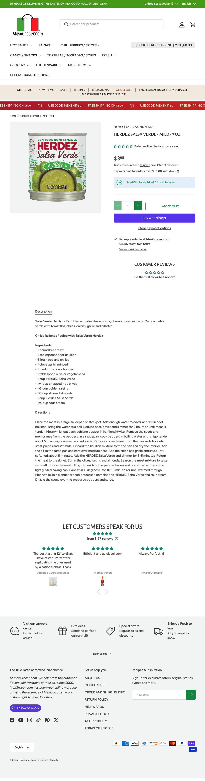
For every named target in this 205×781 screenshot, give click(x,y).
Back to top (100, 666)
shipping (145, 165)
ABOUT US (92, 691)
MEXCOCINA (100, 89)
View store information (133, 249)
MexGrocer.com (27, 772)
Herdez (118, 127)
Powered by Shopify (47, 772)
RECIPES (79, 89)
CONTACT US (95, 698)
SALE (63, 89)
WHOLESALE (124, 89)
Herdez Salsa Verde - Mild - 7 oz (37, 116)
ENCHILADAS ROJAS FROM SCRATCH (163, 89)
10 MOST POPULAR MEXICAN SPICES (102, 94)
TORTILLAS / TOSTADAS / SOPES (71, 55)
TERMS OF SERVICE (99, 741)
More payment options (154, 228)
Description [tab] (43, 324)
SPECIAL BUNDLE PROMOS (30, 75)
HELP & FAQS (94, 719)
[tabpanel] (102, 413)
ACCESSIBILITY (96, 734)
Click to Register (165, 182)
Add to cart (170, 206)
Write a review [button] (154, 288)
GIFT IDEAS (24, 89)
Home (13, 116)
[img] (102, 546)
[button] (193, 24)
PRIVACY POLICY (97, 727)
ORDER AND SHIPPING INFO (105, 705)
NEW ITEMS (46, 89)
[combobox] (111, 24)
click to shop (110, 3)
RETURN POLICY (96, 712)
